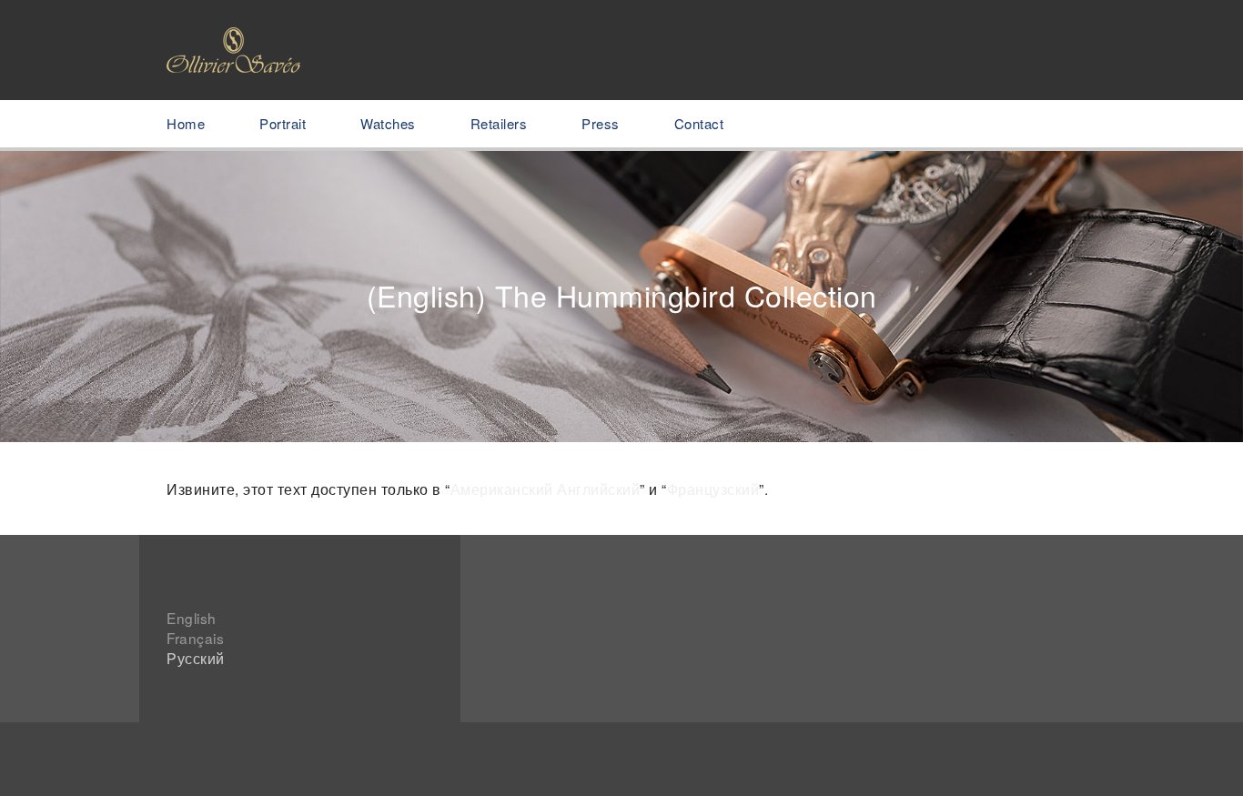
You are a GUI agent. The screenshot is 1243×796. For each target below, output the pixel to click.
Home (186, 123)
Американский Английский (545, 489)
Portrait (282, 123)
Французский (713, 489)
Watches (388, 123)
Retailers (499, 123)
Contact (699, 123)
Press (600, 123)
